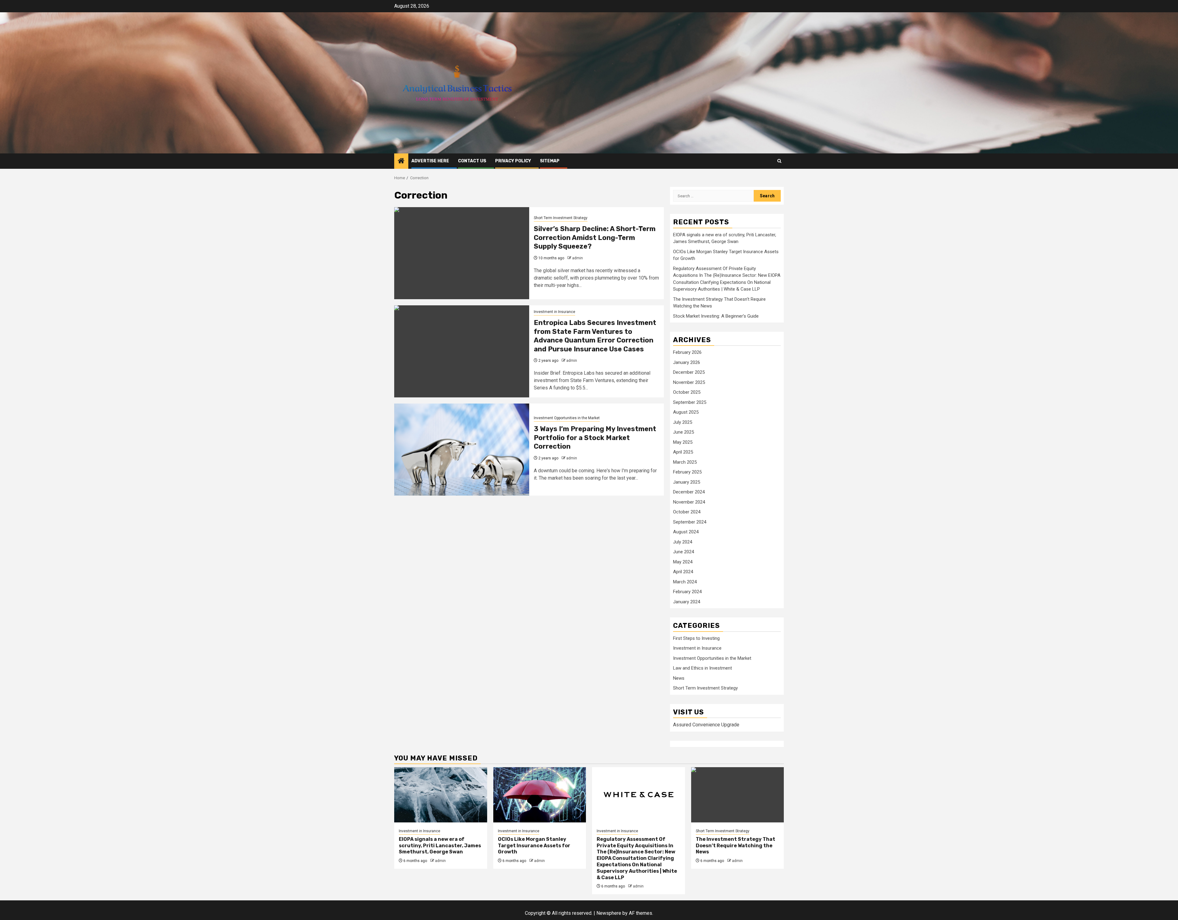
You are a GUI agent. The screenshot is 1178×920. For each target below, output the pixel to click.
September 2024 (689, 522)
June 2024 (683, 552)
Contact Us (472, 161)
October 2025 (686, 392)
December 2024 (689, 492)
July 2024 (682, 542)
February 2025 (687, 472)
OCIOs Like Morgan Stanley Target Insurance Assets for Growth (534, 845)
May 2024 (682, 562)
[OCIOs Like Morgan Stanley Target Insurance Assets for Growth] (539, 794)
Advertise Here (430, 161)
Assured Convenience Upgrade (706, 725)
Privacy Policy (513, 161)
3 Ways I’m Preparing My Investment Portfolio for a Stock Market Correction (595, 437)
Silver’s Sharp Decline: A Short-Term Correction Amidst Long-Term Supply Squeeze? (595, 237)
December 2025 (689, 372)
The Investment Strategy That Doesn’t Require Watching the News (735, 845)
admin (577, 258)
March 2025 (685, 462)
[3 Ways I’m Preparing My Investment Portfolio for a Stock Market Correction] (461, 450)
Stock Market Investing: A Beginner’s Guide (716, 316)
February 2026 (687, 352)
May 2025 (682, 442)
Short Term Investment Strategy (560, 218)
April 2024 (683, 571)
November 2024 (689, 502)
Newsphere (608, 913)
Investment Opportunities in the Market (567, 418)
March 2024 (685, 582)
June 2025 (683, 432)
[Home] (401, 161)
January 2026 (686, 362)
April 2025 (683, 452)
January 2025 (686, 482)
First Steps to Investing (696, 638)
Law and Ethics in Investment (702, 668)
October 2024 (686, 512)
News (678, 678)
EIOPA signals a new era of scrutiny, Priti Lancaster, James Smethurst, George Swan (440, 845)
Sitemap (550, 161)
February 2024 (687, 591)
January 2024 (686, 602)
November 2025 (689, 382)
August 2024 (686, 532)
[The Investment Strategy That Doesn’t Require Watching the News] (737, 794)
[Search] (779, 161)
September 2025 (689, 402)
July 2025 (682, 422)
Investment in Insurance (554, 312)
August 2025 (686, 412)
